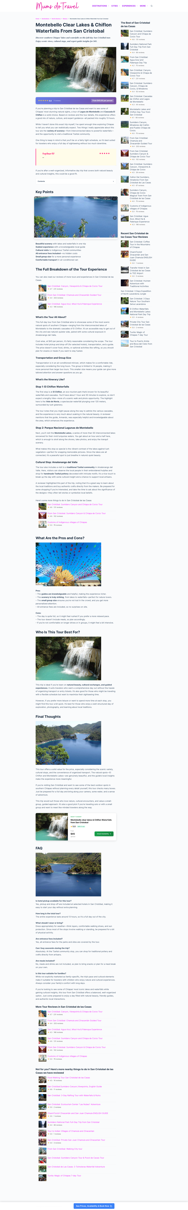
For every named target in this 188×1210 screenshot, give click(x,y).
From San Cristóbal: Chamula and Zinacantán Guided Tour (74, 295)
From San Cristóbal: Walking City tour (65, 1149)
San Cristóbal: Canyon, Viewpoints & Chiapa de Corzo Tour (75, 286)
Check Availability (103, 834)
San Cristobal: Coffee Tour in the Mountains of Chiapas (140, 244)
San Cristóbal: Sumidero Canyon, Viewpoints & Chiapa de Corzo (141, 167)
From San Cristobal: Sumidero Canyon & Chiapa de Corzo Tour (77, 513)
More (143, 6)
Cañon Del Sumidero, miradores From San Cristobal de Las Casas (140, 180)
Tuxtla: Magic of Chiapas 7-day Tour (64, 1175)
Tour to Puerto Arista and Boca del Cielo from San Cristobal (141, 344)
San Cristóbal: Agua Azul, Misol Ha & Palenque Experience (75, 304)
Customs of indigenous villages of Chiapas (67, 522)
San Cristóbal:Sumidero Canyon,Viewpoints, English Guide (75, 1086)
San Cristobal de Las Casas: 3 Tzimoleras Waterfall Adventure (76, 1167)
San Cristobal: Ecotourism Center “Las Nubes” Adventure (74, 1104)
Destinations (99, 6)
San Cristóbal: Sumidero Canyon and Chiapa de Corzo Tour (75, 504)
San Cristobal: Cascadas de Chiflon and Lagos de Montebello (141, 99)
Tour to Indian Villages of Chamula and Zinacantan (71, 1131)
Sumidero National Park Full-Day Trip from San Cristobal (73, 1122)
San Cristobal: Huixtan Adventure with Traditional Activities (140, 283)
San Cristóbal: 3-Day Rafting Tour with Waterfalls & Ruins (74, 1095)
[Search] (151, 6)
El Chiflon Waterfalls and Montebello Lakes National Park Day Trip (140, 312)
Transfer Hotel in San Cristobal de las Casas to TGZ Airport (140, 270)
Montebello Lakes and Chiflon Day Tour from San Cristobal (140, 112)
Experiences (129, 6)
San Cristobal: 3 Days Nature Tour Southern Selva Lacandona (140, 301)
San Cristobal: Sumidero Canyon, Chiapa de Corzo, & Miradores (141, 86)
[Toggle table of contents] (113, 181)
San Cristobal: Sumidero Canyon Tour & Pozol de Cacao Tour (76, 1158)
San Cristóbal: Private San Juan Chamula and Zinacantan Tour (76, 1140)
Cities (114, 6)
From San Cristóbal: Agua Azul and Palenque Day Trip (139, 60)
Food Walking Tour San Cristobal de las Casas (69, 1077)
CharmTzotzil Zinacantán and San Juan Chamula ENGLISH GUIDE (78, 1113)
